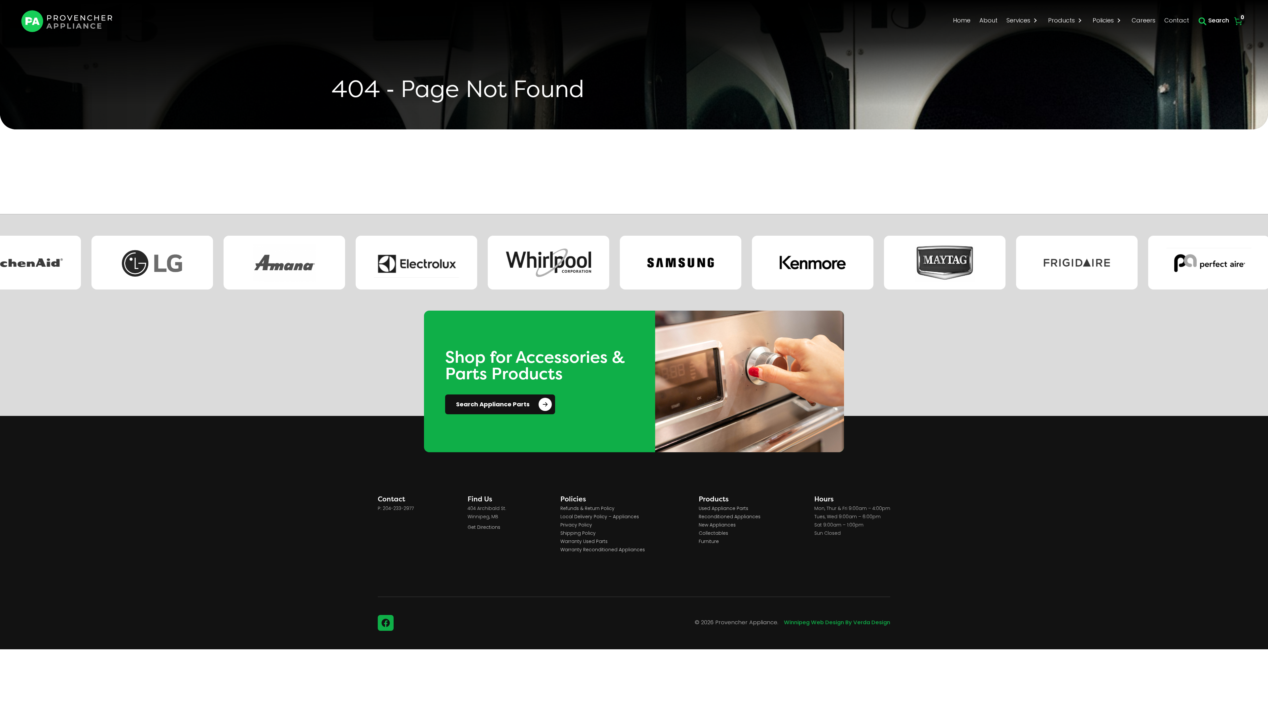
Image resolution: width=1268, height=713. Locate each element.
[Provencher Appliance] (67, 21)
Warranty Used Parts (584, 542)
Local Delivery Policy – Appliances (599, 517)
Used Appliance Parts (723, 509)
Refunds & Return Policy (587, 509)
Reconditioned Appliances (729, 517)
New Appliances (717, 525)
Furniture (709, 542)
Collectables (713, 533)
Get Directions (484, 527)
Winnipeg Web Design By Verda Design (837, 623)
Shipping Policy (578, 533)
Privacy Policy (576, 525)
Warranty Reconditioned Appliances (602, 550)
